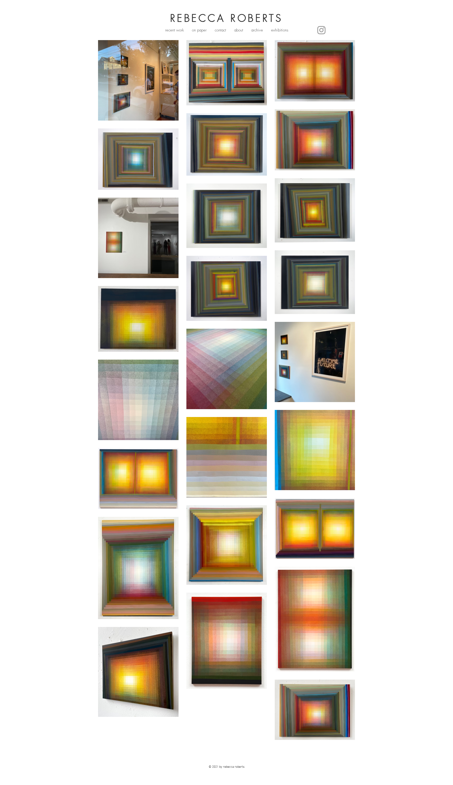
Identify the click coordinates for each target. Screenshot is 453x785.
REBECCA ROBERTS (226, 18)
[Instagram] (321, 30)
